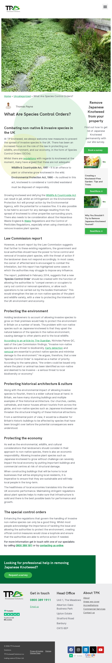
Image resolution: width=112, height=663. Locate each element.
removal (8, 351)
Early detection (54, 348)
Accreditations (90, 605)
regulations (29, 158)
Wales (27, 221)
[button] (105, 7)
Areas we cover (91, 601)
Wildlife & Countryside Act (61, 195)
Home (7, 96)
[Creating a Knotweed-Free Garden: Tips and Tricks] (96, 162)
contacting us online (51, 545)
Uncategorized (22, 96)
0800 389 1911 (24, 545)
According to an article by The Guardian (27, 340)
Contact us (89, 612)
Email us (34, 606)
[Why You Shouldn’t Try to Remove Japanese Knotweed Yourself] (96, 201)
